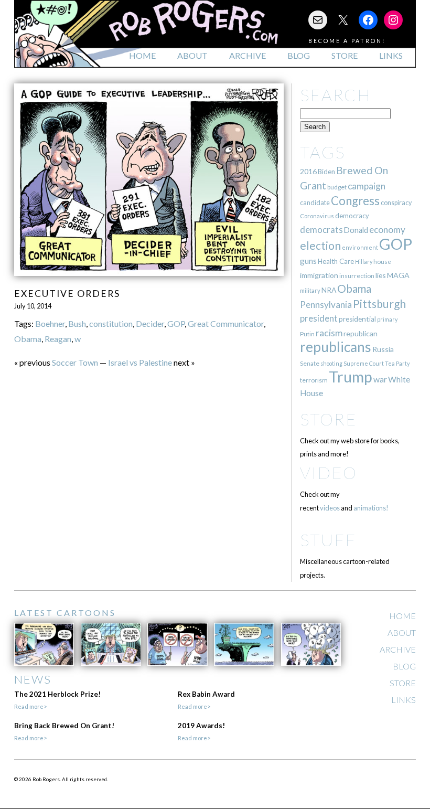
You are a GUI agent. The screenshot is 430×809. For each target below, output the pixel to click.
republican (360, 333)
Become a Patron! (346, 40)
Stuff (328, 539)
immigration (319, 275)
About (192, 55)
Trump (350, 377)
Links (391, 55)
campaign (366, 185)
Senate (309, 363)
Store (344, 55)
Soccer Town (75, 362)
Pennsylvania (326, 304)
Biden (326, 171)
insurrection (356, 276)
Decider (150, 323)
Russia (383, 349)
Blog (298, 55)
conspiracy (396, 203)
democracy (352, 215)
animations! (371, 508)
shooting (331, 363)
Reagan (58, 339)
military (310, 290)
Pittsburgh (379, 304)
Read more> (30, 706)
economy (387, 229)
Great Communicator (226, 323)
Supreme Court (363, 363)
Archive (247, 55)
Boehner (50, 323)
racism (329, 332)
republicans (335, 346)
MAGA (398, 275)
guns (308, 260)
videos (330, 508)
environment (360, 247)
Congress (355, 201)
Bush (77, 323)
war (380, 379)
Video (328, 472)
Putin (307, 334)
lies (380, 275)
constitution (111, 323)
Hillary (363, 261)
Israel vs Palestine (140, 362)
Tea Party (397, 363)
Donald (356, 230)
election (320, 245)
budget (337, 187)
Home (142, 55)
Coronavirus (317, 215)
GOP (176, 323)
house (382, 261)
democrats (321, 229)
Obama (27, 339)
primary (387, 319)
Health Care (336, 261)
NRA (328, 289)
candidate (315, 202)
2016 (308, 171)
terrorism (314, 380)
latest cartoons (65, 613)
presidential (357, 319)
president (319, 318)
